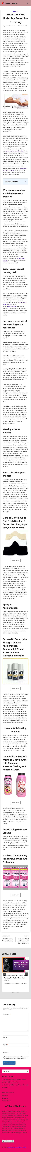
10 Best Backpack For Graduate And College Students (23, 939)
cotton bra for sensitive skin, (14, 151)
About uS (5, 1095)
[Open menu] (27, 3)
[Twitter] (3, 1141)
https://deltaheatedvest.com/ (16, 1147)
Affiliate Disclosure (8, 1093)
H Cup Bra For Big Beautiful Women (7, 938)
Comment (7, 1014)
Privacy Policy (6, 1101)
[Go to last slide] (4, 974)
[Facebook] (12, 1141)
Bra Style (15, 11)
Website (5, 1052)
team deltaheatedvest (10, 26)
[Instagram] (6, 1141)
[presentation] (15, 964)
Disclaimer (5, 1098)
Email (5, 1045)
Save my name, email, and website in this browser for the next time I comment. (16, 1057)
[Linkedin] (9, 1141)
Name (5, 1037)
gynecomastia (11, 306)
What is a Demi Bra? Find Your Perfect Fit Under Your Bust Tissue (15, 978)
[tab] (12, 992)
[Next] (26, 974)
